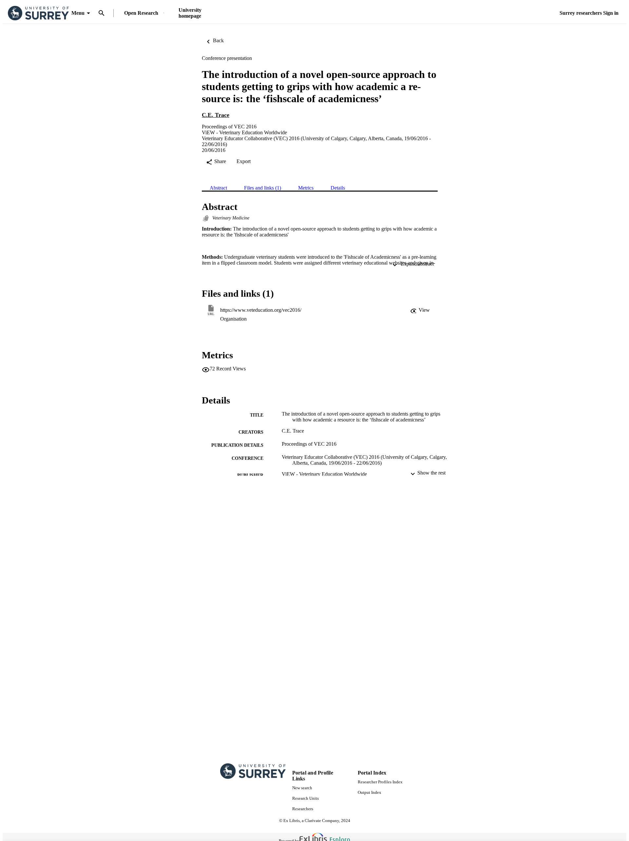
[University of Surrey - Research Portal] (38, 13)
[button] (420, 310)
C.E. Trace (215, 115)
